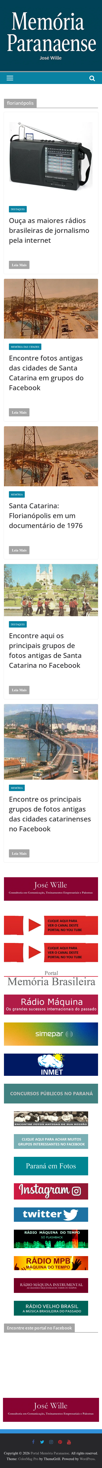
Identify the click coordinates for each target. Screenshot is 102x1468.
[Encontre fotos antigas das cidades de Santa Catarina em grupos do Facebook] (51, 309)
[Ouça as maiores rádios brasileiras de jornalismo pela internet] (51, 156)
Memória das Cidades (25, 346)
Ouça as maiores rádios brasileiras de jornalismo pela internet (49, 230)
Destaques (18, 209)
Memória (17, 788)
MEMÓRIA (17, 494)
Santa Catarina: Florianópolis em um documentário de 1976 (46, 515)
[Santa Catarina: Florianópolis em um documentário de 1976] (51, 456)
